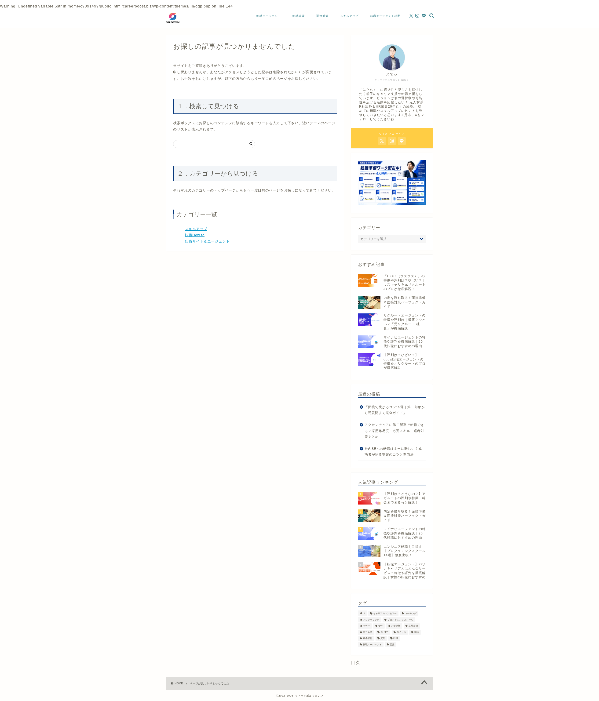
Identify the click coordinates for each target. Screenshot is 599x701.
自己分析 (401, 632)
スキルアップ (349, 16)
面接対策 (322, 16)
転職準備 (298, 16)
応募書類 (413, 626)
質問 (382, 638)
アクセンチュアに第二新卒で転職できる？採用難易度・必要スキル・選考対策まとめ (394, 431)
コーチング (410, 613)
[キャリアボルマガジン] (172, 24)
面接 (392, 644)
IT (364, 613)
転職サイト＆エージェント (207, 241)
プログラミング (371, 619)
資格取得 (367, 638)
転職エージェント (268, 16)
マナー (366, 626)
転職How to (195, 235)
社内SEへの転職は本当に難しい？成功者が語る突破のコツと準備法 (393, 452)
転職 (395, 638)
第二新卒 (367, 632)
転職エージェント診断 (385, 16)
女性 (380, 626)
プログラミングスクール (400, 619)
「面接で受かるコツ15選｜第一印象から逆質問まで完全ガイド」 (395, 410)
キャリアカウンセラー (385, 613)
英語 (416, 632)
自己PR (384, 632)
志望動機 (395, 626)
